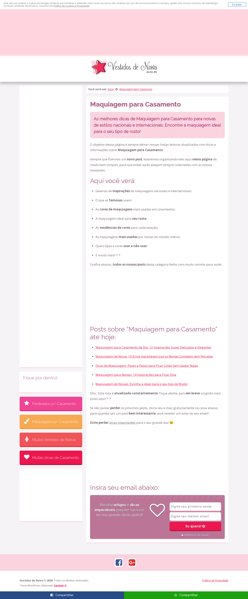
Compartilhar (64, 595)
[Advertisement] (124, 27)
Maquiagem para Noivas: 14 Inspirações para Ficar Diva (135, 375)
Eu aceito (237, 4)
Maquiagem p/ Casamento (55, 422)
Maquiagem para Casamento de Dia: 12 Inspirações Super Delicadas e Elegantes (153, 347)
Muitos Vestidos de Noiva (53, 440)
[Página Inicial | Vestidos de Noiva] (124, 67)
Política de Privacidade (215, 580)
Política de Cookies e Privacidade (71, 5)
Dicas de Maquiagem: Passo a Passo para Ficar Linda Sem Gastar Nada (146, 366)
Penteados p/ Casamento (54, 404)
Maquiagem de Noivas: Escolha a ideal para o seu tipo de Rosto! (141, 384)
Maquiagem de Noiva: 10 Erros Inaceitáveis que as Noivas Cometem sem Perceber (154, 356)
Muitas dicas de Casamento (55, 458)
